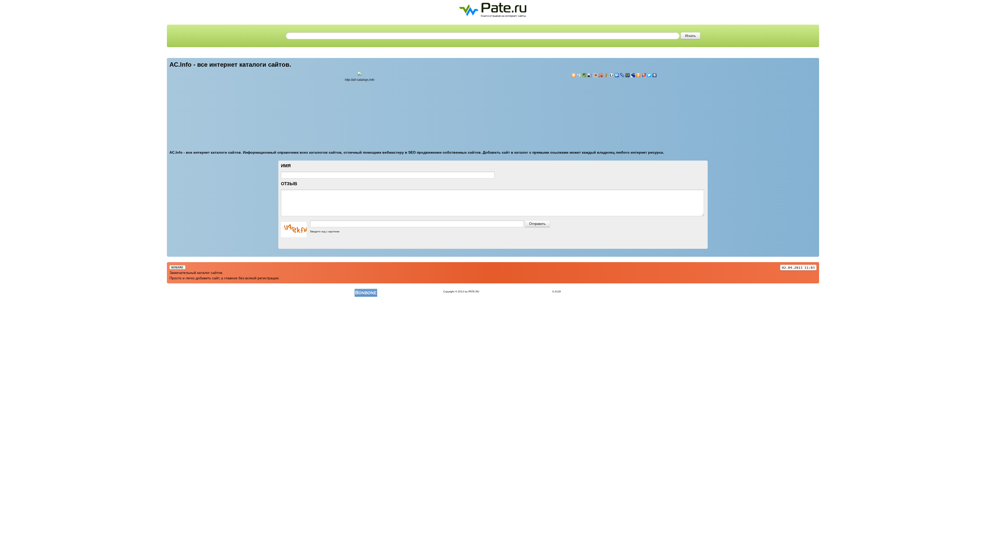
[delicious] (590, 75)
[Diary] (595, 75)
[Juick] (606, 75)
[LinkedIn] (617, 75)
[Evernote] (584, 75)
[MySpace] (633, 75)
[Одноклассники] (638, 75)
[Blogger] (573, 75)
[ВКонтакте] (654, 75)
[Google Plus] (600, 75)
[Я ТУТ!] (644, 75)
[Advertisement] (602, 111)
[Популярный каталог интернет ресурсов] (366, 291)
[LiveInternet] (611, 75)
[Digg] (579, 75)
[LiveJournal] (622, 75)
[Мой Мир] (627, 75)
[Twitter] (649, 75)
